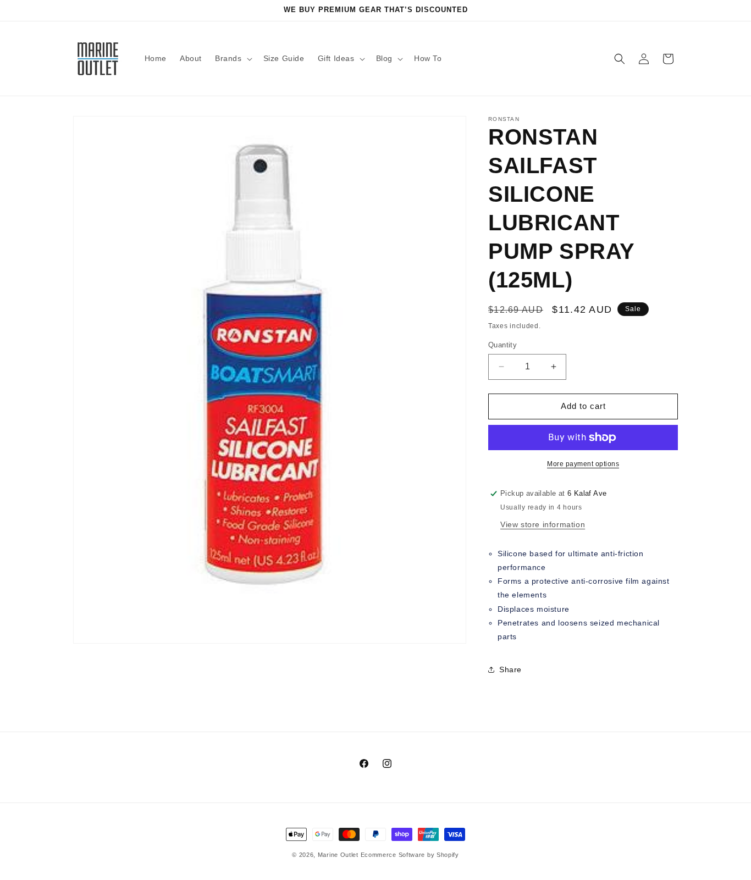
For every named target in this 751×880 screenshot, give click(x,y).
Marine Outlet (338, 854)
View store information (542, 524)
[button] (232, 58)
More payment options (583, 464)
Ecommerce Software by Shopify (410, 854)
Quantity (502, 345)
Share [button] (510, 669)
